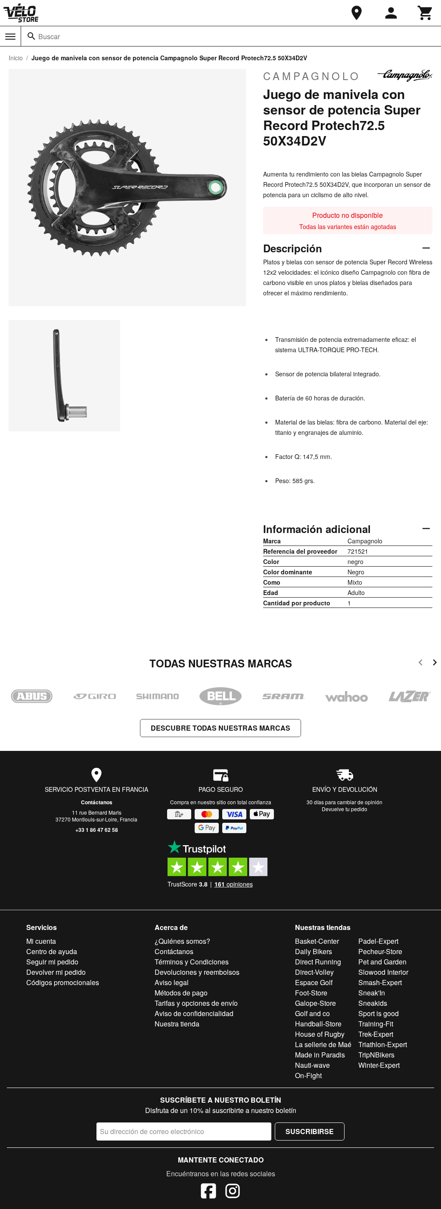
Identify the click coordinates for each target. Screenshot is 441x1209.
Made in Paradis (320, 1055)
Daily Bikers (313, 951)
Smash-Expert (380, 982)
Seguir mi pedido (52, 962)
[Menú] (10, 36)
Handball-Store (318, 1024)
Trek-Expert (375, 1034)
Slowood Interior (383, 972)
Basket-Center (317, 941)
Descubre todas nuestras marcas (220, 728)
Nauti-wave (312, 1065)
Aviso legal (172, 982)
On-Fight (308, 1075)
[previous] (420, 663)
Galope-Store (315, 1003)
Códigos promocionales (62, 982)
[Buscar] (31, 36)
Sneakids (372, 1003)
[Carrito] (425, 13)
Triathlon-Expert (382, 1044)
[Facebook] (208, 1192)
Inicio (16, 57)
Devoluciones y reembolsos (197, 972)
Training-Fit (375, 1024)
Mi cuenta (41, 941)
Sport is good (378, 1013)
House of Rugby (320, 1034)
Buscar (49, 36)
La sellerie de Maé (323, 1044)
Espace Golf (313, 982)
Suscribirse (310, 1131)
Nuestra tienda (177, 1024)
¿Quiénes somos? (182, 941)
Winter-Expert (379, 1065)
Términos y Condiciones (192, 962)
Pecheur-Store (380, 951)
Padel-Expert (378, 941)
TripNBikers (376, 1055)
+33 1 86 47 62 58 (96, 830)
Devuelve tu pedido (344, 808)
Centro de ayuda (51, 951)
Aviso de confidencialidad (194, 1013)
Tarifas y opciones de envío (196, 1003)
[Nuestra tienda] (356, 13)
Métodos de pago (181, 993)
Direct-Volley (314, 972)
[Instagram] (232, 1192)
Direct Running (318, 962)
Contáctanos (96, 802)
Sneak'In (371, 993)
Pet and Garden (382, 962)
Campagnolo (312, 76)
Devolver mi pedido (56, 972)
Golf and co (312, 1013)
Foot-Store (311, 993)
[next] (435, 663)
